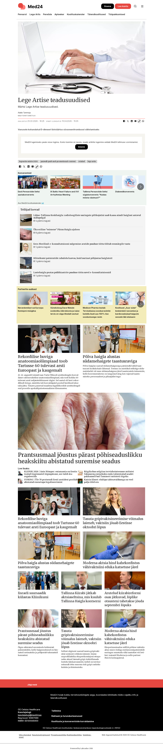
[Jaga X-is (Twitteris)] (128, 121)
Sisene (107, 6)
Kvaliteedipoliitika (74, 735)
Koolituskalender (76, 14)
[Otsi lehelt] (135, 6)
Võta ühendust (25, 735)
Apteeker (59, 14)
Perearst (22, 14)
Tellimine (56, 711)
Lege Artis (35, 14)
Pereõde (47, 14)
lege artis (92, 161)
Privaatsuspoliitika (58, 735)
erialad (82, 161)
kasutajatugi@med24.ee (30, 715)
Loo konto (123, 6)
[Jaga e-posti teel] (135, 121)
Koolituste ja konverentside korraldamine (72, 721)
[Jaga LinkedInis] (131, 121)
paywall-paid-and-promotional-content (58, 161)
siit (43, 203)
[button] (22, 186)
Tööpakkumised (116, 14)
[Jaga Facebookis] (124, 121)
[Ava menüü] (142, 6)
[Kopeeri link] (139, 121)
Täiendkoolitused (96, 14)
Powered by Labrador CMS (81, 748)
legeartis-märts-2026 (28, 161)
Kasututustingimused (41, 735)
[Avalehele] (59, 6)
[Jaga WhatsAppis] (143, 121)
